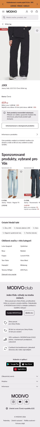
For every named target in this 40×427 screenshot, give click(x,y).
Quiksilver (24, 246)
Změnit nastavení (16, 420)
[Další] (37, 4)
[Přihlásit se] (26, 11)
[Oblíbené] (31, 11)
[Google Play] (13, 364)
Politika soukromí (29, 420)
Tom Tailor (5, 260)
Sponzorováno (6, 168)
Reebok (23, 251)
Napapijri (5, 265)
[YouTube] (20, 401)
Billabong (23, 265)
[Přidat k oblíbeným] (37, 30)
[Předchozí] (2, 4)
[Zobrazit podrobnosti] (37, 134)
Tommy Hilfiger (7, 270)
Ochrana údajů (20, 423)
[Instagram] (13, 401)
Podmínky (6, 420)
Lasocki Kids (24, 256)
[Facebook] (26, 401)
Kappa (4, 256)
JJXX (4, 85)
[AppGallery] (20, 369)
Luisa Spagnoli (7, 246)
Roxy (3, 251)
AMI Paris (23, 270)
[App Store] (27, 364)
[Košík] (36, 11)
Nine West (24, 260)
